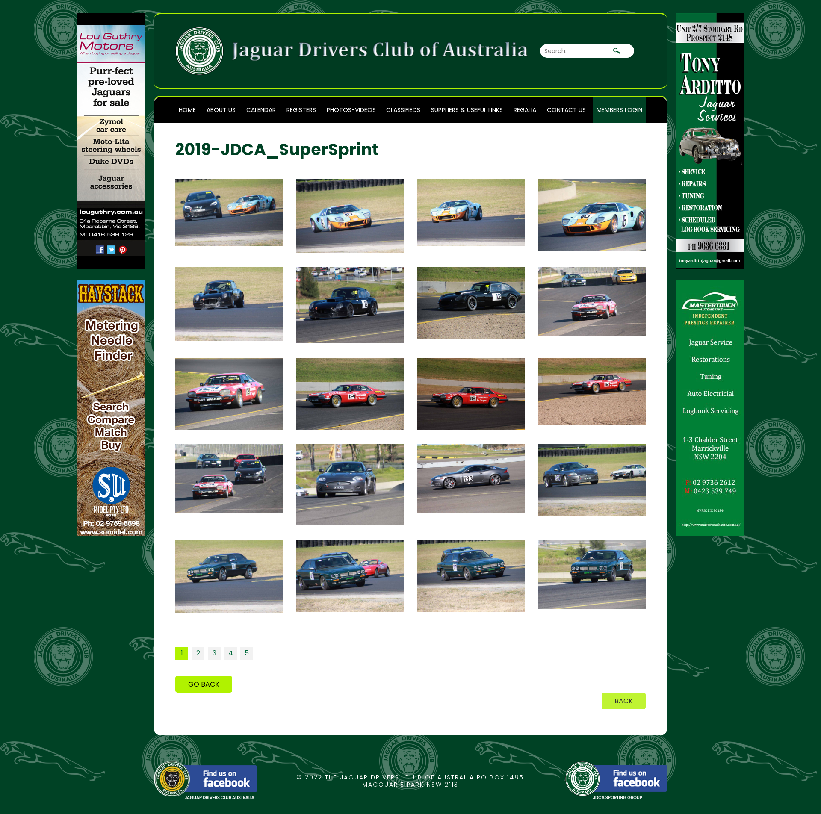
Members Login (619, 110)
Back (623, 701)
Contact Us (566, 110)
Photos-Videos (351, 110)
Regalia (525, 110)
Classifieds (403, 110)
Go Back (203, 684)
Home (187, 110)
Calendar (261, 110)
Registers (301, 110)
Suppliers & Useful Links (467, 110)
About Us (221, 110)
